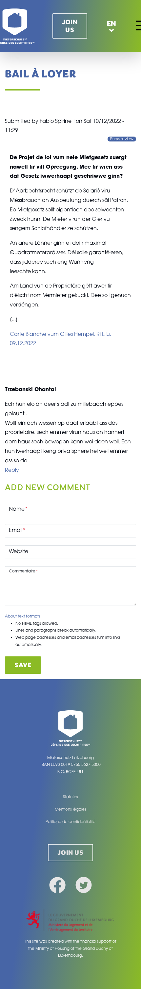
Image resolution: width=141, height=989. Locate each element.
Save (22, 665)
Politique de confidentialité (70, 822)
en (111, 23)
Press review (121, 139)
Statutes (70, 797)
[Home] (70, 728)
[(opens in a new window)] (70, 921)
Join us (69, 26)
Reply (12, 470)
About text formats (22, 616)
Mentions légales (70, 810)
